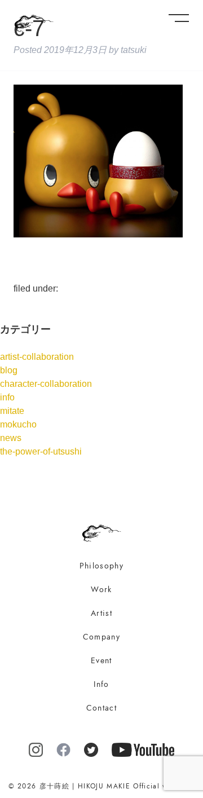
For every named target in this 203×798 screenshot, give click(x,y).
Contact (101, 708)
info (7, 397)
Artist (101, 613)
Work (101, 589)
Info (101, 684)
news (10, 438)
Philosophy (101, 566)
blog (8, 370)
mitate (12, 411)
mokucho (18, 424)
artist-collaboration (37, 356)
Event (101, 660)
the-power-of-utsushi (41, 451)
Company (101, 637)
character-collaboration (46, 384)
